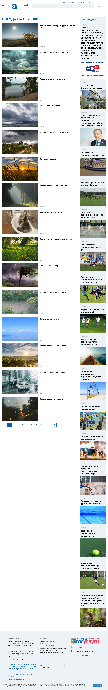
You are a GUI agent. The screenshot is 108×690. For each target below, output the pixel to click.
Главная (4, 13)
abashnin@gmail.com (50, 641)
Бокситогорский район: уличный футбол (92, 183)
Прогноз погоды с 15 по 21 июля (53, 346)
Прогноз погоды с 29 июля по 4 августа (56, 239)
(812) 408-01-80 (49, 643)
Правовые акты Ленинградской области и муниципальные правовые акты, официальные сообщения (20, 674)
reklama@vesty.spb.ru (55, 647)
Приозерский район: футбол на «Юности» (91, 502)
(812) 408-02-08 (49, 645)
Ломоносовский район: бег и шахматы (92, 437)
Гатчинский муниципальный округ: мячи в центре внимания (91, 375)
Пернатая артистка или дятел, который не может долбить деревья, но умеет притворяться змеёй (93, 600)
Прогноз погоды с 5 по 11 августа (53, 186)
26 (55, 425)
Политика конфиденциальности (17, 679)
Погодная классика (48, 159)
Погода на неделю (22, 13)
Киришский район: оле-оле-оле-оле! (93, 310)
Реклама (71, 2)
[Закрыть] (106, 684)
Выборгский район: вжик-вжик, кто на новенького (92, 215)
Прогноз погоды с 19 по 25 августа (54, 52)
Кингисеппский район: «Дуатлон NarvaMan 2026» (89, 342)
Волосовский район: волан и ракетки (92, 154)
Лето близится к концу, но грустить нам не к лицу (57, 27)
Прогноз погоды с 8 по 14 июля (52, 372)
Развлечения (11, 13)
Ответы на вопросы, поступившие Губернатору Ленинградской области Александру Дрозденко (93, 120)
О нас (63, 2)
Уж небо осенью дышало (50, 106)
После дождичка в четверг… (51, 399)
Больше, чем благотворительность (91, 86)
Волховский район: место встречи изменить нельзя (91, 279)
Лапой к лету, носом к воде (51, 212)
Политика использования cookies (17, 682)
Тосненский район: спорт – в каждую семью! (89, 533)
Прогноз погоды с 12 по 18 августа (54, 132)
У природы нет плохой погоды (52, 79)
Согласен (97, 685)
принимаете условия (62, 686)
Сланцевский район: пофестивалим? (91, 407)
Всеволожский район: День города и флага (91, 247)
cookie (62, 684)
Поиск (91, 2)
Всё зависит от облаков (49, 319)
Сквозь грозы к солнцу (49, 266)
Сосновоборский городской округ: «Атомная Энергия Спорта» (89, 470)
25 (50, 425)
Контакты (81, 2)
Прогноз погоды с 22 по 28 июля (53, 292)
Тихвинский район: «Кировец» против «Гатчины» (90, 565)
